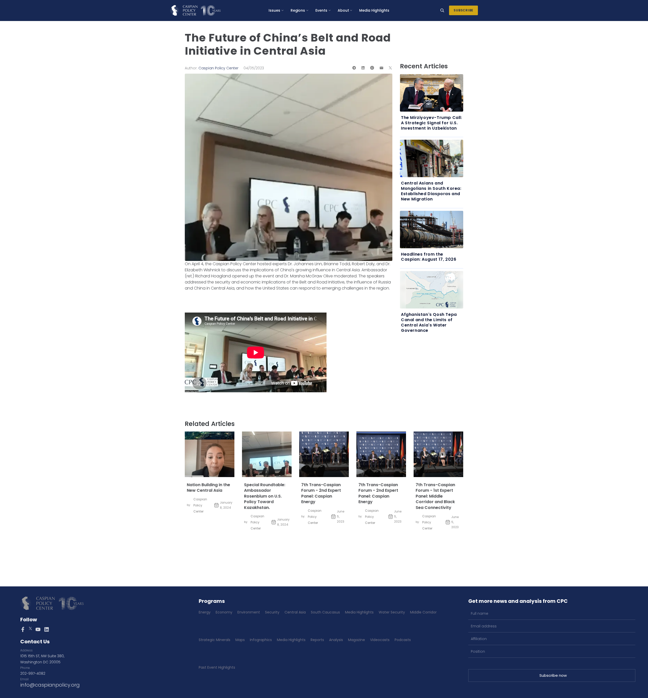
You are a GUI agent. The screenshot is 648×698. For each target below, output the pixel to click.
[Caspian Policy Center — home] (195, 10)
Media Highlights (374, 10)
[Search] (442, 10)
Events (321, 10)
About (343, 10)
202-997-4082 (32, 673)
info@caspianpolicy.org (50, 684)
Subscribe (463, 10)
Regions (298, 10)
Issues (274, 10)
